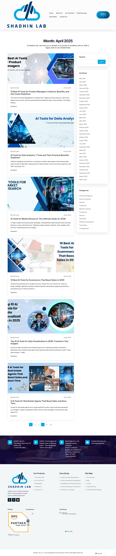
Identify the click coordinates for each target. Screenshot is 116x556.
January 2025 (83, 131)
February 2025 (84, 127)
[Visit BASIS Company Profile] (18, 536)
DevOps (81, 202)
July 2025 (82, 111)
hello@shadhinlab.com (98, 441)
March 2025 (83, 124)
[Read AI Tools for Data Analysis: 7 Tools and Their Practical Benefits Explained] (41, 130)
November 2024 (84, 134)
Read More (14, 106)
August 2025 (83, 108)
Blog (88, 480)
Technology (83, 225)
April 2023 (82, 153)
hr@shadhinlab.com (97, 443)
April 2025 (82, 121)
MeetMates (38, 483)
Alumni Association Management (71, 480)
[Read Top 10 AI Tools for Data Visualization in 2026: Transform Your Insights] (41, 316)
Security (82, 215)
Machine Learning (85, 209)
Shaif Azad (16, 88)
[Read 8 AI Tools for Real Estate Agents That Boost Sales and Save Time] (41, 378)
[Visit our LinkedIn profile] (18, 500)
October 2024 (83, 137)
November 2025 (84, 98)
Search (82, 57)
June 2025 (82, 114)
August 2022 (83, 176)
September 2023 (84, 147)
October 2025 (83, 101)
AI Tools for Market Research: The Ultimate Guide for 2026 (38, 219)
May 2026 (82, 78)
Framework (82, 205)
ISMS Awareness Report (94, 489)
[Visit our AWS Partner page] (18, 522)
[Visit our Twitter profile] (13, 500)
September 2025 (84, 104)
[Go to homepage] (26, 15)
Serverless (82, 218)
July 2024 (82, 144)
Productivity (83, 212)
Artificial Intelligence (85, 196)
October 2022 (83, 170)
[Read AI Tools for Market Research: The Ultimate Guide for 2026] (41, 194)
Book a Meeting (103, 14)
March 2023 (83, 157)
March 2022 (83, 179)
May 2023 (82, 150)
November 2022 (84, 166)
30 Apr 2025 (67, 88)
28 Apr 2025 (67, 337)
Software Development (86, 222)
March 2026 (83, 85)
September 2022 (84, 173)
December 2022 (84, 163)
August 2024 (83, 140)
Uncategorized (84, 228)
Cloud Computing (85, 199)
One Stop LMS (39, 477)
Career (89, 483)
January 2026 (83, 91)
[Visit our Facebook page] (9, 500)
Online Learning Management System (70, 478)
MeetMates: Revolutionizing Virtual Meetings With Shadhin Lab (71, 484)
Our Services (91, 477)
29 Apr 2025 (67, 215)
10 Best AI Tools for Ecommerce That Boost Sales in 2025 (37, 280)
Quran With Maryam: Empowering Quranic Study (71, 487)
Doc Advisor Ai (39, 480)
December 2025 (84, 95)
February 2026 (84, 88)
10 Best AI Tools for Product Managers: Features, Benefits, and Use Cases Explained (40, 92)
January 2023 (83, 160)
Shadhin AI (38, 486)
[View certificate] (63, 513)
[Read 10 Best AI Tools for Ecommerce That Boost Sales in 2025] (41, 255)
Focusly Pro (38, 489)
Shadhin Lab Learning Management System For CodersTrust (68, 490)
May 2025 (82, 117)
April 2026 (82, 82)
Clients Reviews (91, 486)
